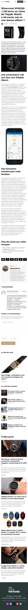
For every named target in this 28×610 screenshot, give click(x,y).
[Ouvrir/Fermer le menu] (25, 1)
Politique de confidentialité (8, 598)
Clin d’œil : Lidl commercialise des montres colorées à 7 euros (13, 251)
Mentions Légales (18, 596)
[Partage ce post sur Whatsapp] (20, 259)
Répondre (24, 291)
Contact (24, 598)
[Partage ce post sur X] (7, 259)
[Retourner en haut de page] (25, 602)
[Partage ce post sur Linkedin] (16, 259)
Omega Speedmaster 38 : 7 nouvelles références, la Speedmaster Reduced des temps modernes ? (16, 408)
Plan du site (18, 598)
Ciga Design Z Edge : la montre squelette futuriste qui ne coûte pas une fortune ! (17, 400)
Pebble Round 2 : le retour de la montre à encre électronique (13, 497)
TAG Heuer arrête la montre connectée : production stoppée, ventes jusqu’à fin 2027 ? (16, 392)
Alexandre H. (6, 23)
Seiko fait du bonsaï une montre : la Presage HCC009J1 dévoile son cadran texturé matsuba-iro (17, 417)
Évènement (20, 1)
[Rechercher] (15, 1)
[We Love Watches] (5, 1)
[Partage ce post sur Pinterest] (12, 259)
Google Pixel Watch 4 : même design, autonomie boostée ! (12, 567)
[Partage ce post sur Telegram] (25, 259)
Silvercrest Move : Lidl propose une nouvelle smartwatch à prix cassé (13, 248)
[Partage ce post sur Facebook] (3, 259)
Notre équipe (9, 596)
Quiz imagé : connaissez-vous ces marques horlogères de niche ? (12, 377)
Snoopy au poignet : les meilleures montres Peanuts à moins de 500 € (17, 425)
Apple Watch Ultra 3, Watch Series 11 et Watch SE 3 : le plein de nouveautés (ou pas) (13, 532)
